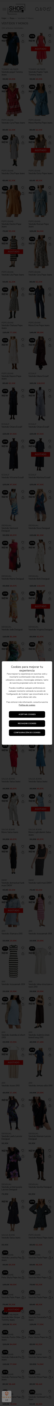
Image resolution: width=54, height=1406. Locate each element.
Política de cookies (27, 705)
